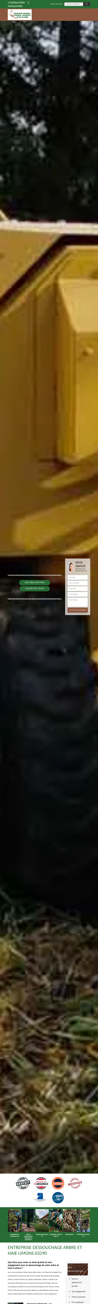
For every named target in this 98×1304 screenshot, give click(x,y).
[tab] (49, 652)
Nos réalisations (35, 582)
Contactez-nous (34, 588)
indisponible (17, 2)
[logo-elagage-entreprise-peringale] (20, 14)
